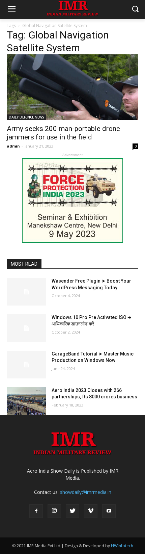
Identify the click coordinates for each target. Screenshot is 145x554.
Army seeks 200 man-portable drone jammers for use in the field (63, 133)
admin (13, 146)
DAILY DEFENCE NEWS (26, 117)
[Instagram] (54, 511)
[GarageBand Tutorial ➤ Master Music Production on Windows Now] (26, 364)
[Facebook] (36, 511)
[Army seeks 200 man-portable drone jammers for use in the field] (72, 87)
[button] (135, 9)
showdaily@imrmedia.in (85, 492)
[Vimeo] (90, 511)
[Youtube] (109, 511)
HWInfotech (122, 546)
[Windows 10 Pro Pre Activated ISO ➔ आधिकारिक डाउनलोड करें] (26, 328)
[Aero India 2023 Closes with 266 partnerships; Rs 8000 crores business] (26, 401)
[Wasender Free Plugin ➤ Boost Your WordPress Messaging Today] (26, 292)
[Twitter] (72, 511)
